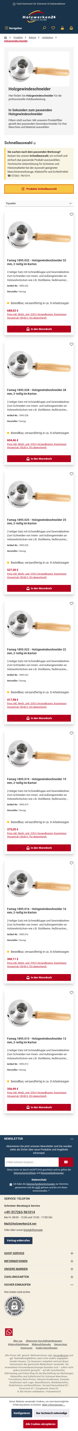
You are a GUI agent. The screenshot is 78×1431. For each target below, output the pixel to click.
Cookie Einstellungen (46, 1348)
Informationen (15, 1261)
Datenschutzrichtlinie (25, 1173)
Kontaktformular (33, 1229)
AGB (37, 1187)
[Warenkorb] (71, 28)
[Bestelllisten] (53, 28)
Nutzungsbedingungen (52, 1173)
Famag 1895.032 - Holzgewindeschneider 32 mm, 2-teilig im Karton (36, 262)
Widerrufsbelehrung (18, 1344)
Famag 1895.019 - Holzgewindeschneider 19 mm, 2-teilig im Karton (36, 781)
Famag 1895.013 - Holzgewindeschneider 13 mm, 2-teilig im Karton (36, 1040)
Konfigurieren (22, 1413)
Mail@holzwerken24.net (20, 1223)
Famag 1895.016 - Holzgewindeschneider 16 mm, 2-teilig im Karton (36, 911)
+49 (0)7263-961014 (19, 1212)
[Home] (5, 38)
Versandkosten (61, 1355)
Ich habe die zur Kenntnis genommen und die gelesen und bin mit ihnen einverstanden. (40, 1187)
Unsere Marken (16, 1269)
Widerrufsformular (41, 1344)
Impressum (26, 1348)
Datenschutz (60, 1344)
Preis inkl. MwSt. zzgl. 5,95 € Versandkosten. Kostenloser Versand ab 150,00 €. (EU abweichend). (37, 316)
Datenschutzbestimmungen (40, 1184)
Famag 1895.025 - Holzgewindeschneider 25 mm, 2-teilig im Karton (36, 521)
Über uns (17, 1341)
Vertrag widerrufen (18, 1240)
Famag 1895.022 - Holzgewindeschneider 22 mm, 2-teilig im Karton (36, 651)
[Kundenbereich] (62, 28)
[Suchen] (44, 28)
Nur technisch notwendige (51, 1413)
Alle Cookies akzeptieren (40, 1424)
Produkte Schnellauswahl (41, 188)
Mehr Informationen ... (53, 1405)
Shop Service (14, 1253)
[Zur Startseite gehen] (39, 16)
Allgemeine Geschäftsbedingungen (44, 1341)
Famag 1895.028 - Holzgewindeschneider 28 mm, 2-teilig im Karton (36, 392)
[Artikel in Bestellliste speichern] (71, 213)
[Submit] (66, 1162)
